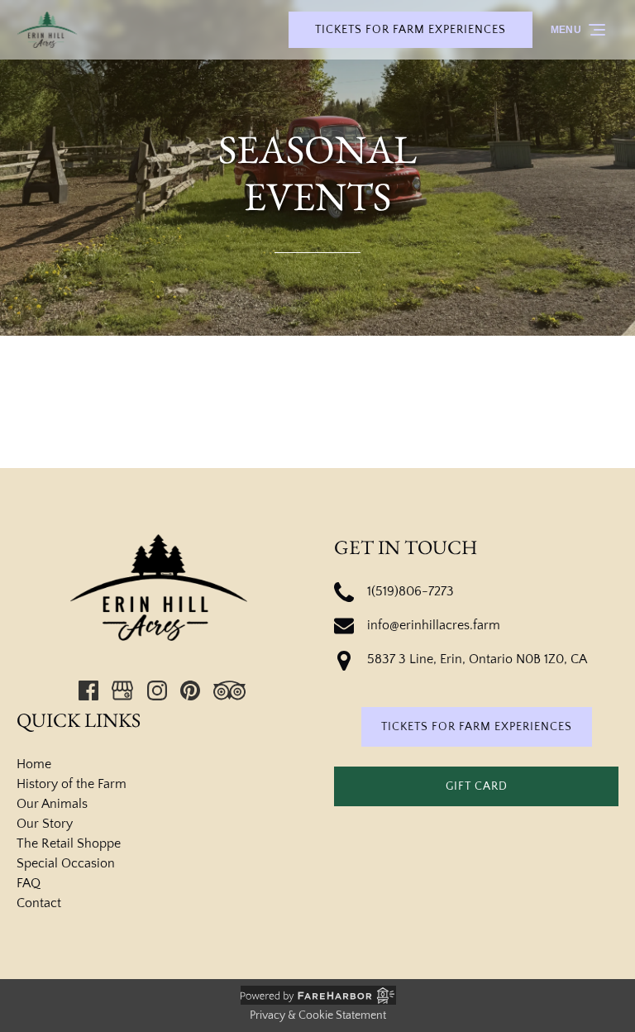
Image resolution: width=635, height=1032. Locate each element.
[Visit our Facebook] (88, 690)
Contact (39, 903)
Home (34, 764)
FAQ (29, 883)
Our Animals (52, 803)
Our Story (45, 823)
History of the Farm (72, 783)
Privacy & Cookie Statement (318, 1015)
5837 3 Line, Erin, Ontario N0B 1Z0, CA (477, 659)
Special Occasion (66, 863)
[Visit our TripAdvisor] (229, 690)
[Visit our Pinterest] (190, 690)
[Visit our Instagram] (157, 690)
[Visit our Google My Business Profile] (122, 690)
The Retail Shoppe (69, 843)
